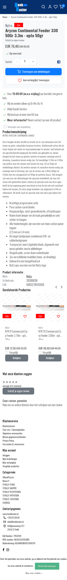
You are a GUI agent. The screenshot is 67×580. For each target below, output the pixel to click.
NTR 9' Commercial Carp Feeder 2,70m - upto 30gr (16, 334)
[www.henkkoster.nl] (21, 7)
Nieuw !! (6, 481)
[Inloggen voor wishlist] (25, 316)
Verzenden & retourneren (13, 444)
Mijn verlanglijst (9, 462)
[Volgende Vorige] (62, 287)
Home (5, 17)
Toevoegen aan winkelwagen (36, 71)
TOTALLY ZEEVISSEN (11, 499)
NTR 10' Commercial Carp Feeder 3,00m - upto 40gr (49, 334)
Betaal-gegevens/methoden (14, 437)
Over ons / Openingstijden (14, 429)
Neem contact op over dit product (44, 120)
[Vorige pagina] (56, 287)
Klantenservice (9, 426)
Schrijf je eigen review (14, 40)
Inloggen (6, 455)
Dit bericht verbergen (47, 566)
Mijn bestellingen (10, 459)
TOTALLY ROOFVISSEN (12, 491)
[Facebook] (58, 62)
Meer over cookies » (34, 573)
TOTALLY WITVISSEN (11, 495)
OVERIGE (6, 502)
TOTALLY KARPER (9, 488)
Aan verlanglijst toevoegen (36, 80)
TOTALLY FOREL (9, 484)
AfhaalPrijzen (8, 477)
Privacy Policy (8, 440)
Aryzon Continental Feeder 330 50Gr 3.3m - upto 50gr (34, 17)
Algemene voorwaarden (12, 433)
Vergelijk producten (11, 466)
